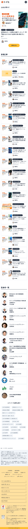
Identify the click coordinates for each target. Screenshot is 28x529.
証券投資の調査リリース (7, 435)
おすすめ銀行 (21, 438)
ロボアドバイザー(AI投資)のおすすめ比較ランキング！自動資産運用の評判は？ (19, 208)
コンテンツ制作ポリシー (7, 472)
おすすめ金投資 (6, 429)
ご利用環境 (9, 470)
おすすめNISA (5, 427)
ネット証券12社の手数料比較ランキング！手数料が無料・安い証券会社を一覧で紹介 (19, 185)
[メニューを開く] (26, 2)
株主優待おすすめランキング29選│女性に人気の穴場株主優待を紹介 (19, 275)
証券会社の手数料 (6, 410)
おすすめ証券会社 (6, 407)
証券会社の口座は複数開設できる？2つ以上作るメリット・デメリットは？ (19, 64)
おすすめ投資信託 (6, 421)
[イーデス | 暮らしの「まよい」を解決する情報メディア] (5, 2)
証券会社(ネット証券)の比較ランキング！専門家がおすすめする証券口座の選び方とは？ (14, 34)
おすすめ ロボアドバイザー (8, 424)
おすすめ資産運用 (14, 432)
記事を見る (14, 45)
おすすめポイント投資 (16, 429)
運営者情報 (17, 470)
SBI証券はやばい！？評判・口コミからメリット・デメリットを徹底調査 (19, 163)
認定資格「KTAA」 (18, 522)
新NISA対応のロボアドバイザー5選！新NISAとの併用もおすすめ (19, 96)
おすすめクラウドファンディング (9, 438)
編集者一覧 (7, 474)
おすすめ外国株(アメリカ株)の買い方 (10, 418)
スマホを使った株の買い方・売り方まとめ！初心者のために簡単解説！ (18, 152)
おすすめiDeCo (14, 427)
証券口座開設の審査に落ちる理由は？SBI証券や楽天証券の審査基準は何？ (19, 140)
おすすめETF (5, 432)
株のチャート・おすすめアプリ (9, 412)
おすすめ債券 (18, 424)
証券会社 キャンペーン (16, 407)
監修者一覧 (23, 472)
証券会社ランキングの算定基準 (18, 73)
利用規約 (16, 472)
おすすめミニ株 (15, 421)
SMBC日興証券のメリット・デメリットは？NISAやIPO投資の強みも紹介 (19, 118)
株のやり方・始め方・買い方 (8, 415)
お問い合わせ (20, 476)
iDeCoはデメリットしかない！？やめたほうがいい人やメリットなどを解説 (18, 252)
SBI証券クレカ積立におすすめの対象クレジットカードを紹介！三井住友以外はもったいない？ (19, 219)
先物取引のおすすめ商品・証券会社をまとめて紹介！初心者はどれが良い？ (18, 84)
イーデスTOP (4, 448)
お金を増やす (10, 448)
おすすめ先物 (22, 427)
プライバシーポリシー (17, 474)
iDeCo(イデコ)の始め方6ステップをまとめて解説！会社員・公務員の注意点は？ (18, 264)
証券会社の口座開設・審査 (17, 410)
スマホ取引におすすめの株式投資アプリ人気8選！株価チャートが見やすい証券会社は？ (19, 174)
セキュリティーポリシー (9, 476)
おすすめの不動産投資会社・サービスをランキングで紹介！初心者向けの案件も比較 (18, 230)
